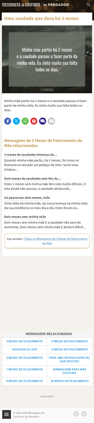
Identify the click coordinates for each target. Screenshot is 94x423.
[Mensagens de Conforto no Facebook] (76, 414)
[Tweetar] (16, 121)
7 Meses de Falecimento (24, 369)
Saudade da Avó (24, 349)
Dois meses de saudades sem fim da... (32, 178)
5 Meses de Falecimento (24, 357)
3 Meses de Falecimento (24, 341)
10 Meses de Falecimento (70, 381)
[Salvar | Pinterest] (33, 121)
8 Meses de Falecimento (24, 381)
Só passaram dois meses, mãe (27, 197)
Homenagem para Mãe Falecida (69, 371)
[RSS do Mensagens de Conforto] (84, 414)
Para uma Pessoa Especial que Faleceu (69, 359)
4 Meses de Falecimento (69, 349)
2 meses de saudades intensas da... (30, 154)
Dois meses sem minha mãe (25, 216)
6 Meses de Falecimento (69, 341)
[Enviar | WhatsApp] (25, 121)
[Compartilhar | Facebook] (7, 121)
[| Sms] (42, 121)
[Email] (51, 121)
